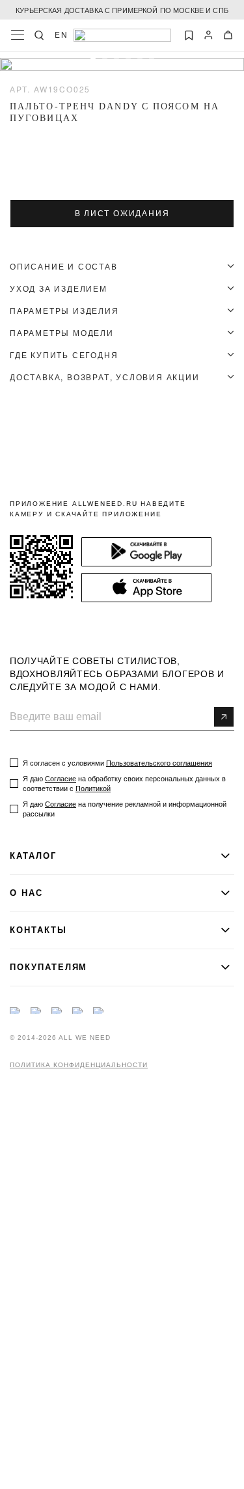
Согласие (60, 779)
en (61, 34)
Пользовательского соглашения (159, 763)
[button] (93, 60)
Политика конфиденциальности (79, 1065)
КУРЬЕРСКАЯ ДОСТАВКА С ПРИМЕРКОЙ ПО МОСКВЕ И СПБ (122, 10)
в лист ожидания (122, 213)
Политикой (93, 788)
